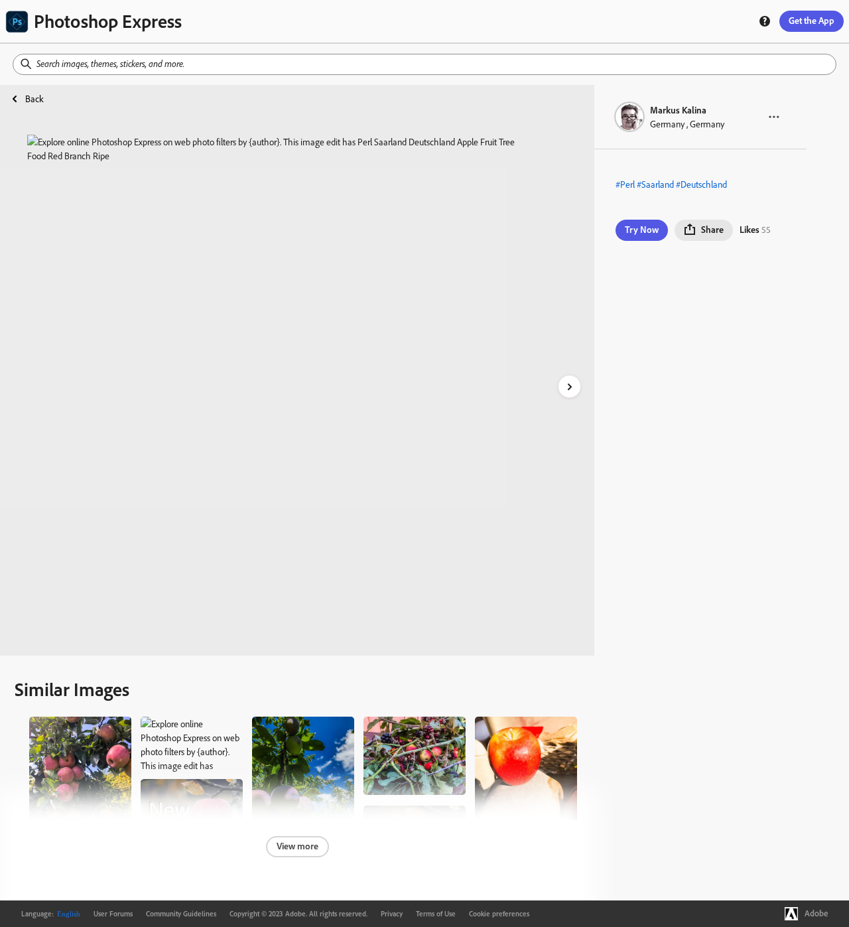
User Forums (113, 913)
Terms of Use (436, 913)
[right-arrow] (569, 386)
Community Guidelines (181, 913)
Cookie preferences (499, 913)
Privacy (392, 913)
